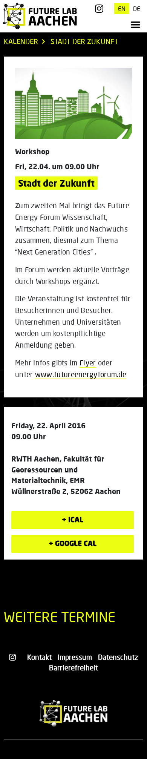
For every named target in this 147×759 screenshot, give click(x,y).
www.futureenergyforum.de (80, 374)
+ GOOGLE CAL (72, 543)
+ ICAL (72, 519)
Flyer (88, 362)
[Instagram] (99, 8)
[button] (135, 24)
